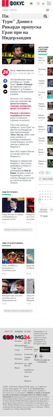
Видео (17, 368)
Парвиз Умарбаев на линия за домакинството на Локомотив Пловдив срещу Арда (42, 105)
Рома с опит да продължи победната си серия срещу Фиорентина (42, 59)
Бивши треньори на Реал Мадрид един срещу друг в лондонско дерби (42, 116)
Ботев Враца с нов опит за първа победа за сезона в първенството (42, 151)
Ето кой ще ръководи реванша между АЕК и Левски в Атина (42, 93)
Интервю (18, 359)
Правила (27, 381)
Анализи (18, 354)
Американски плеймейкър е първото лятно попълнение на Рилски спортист (42, 82)
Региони (18, 341)
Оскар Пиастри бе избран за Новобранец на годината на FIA (12, 216)
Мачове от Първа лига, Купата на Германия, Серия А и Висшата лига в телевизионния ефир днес (42, 162)
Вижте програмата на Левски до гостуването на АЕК (42, 128)
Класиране (43, 209)
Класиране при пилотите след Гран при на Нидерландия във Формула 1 (12, 298)
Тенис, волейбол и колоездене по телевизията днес (9, 268)
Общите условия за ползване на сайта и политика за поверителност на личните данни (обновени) (26, 395)
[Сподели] (5, 92)
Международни (19, 346)
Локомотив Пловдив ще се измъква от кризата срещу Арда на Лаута (42, 139)
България (18, 337)
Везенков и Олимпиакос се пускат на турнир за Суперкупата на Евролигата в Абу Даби (42, 70)
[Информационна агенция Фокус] (36, 356)
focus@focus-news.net (28, 348)
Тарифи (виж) (27, 358)
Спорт (17, 350)
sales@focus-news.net (29, 371)
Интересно (19, 363)
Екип (26, 376)
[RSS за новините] (41, 356)
